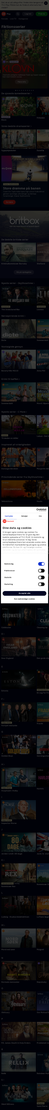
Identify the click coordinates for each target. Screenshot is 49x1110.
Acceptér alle (24, 593)
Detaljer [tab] (24, 516)
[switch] (41, 570)
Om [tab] (40, 516)
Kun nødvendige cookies (24, 599)
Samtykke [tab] (9, 516)
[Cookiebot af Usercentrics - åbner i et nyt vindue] (36, 509)
